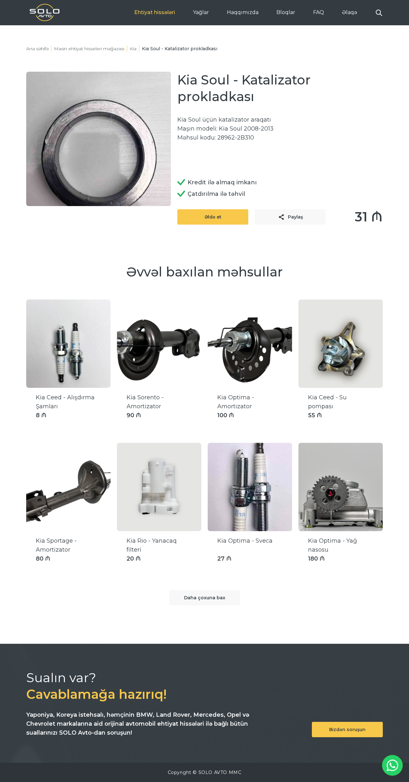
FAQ (318, 12)
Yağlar (201, 12)
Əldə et (212, 217)
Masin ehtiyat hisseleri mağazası (89, 49)
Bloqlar (285, 12)
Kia (133, 49)
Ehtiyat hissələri (154, 12)
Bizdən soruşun (347, 729)
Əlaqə (349, 12)
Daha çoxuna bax (204, 598)
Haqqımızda (243, 12)
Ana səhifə (37, 49)
